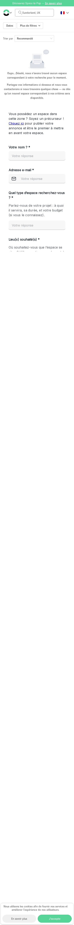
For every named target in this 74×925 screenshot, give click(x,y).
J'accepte (54, 918)
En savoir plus (19, 918)
